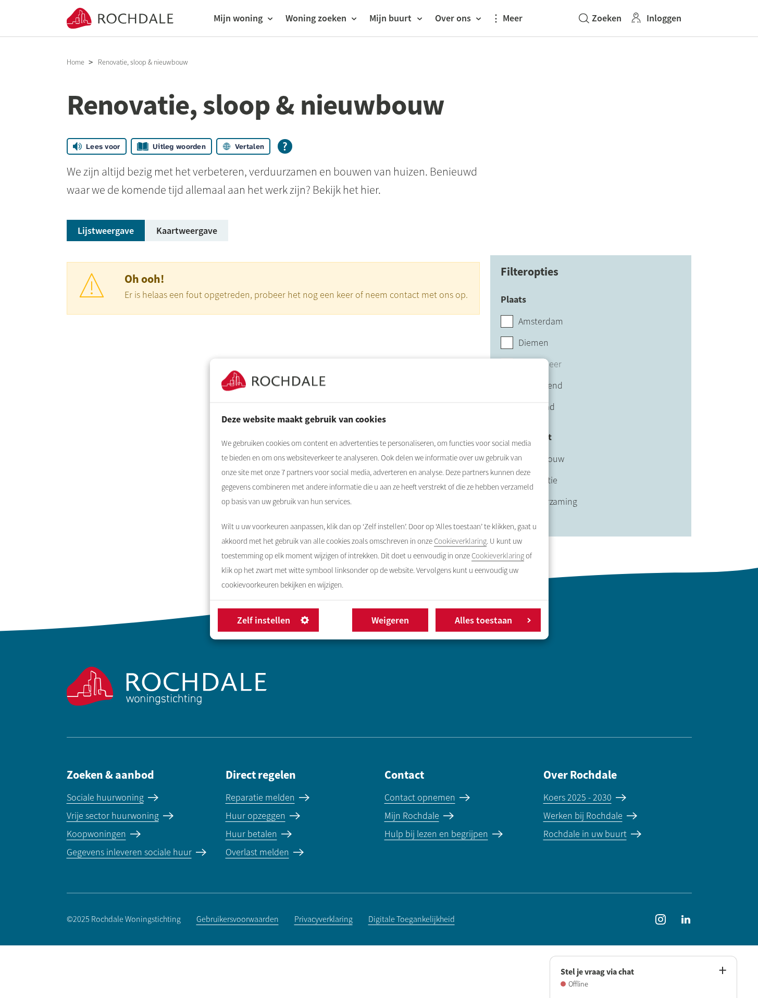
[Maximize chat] (722, 971)
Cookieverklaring (460, 541)
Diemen (533, 342)
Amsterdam (540, 321)
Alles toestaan (483, 620)
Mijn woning (238, 18)
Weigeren (390, 620)
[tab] (106, 230)
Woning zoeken (315, 18)
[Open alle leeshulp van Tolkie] (285, 146)
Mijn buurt (390, 18)
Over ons (453, 18)
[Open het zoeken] (600, 18)
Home (75, 62)
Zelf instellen (263, 620)
